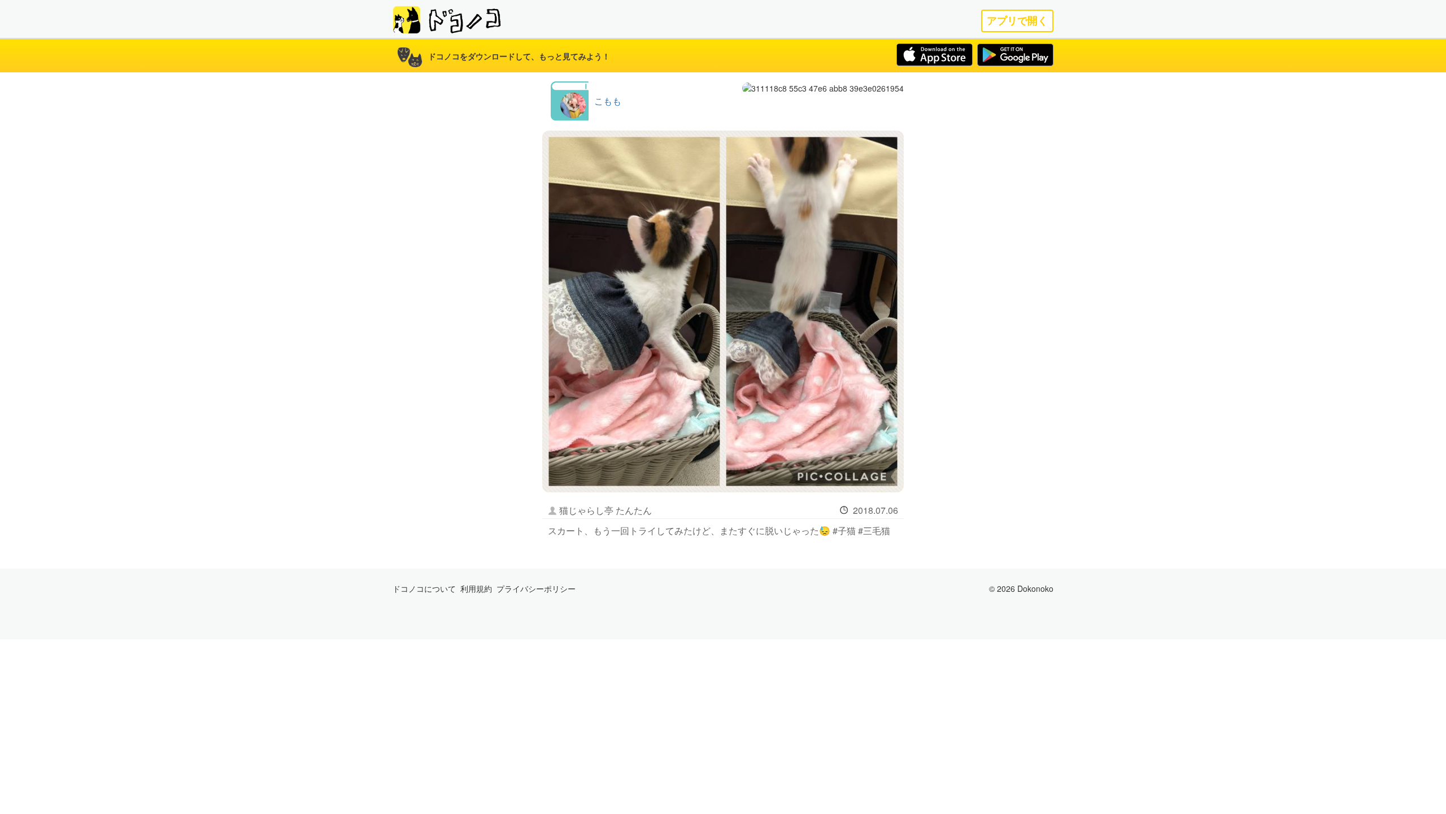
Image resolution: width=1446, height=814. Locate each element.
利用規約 (476, 588)
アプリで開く (1017, 21)
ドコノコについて (424, 588)
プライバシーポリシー (536, 588)
